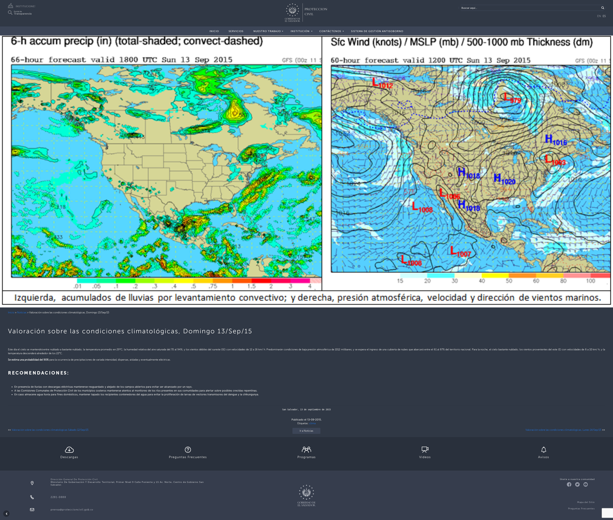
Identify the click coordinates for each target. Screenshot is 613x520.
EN (599, 16)
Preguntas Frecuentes (581, 508)
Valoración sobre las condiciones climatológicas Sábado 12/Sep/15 (50, 429)
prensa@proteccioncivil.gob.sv (72, 509)
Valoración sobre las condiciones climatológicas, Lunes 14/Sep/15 (563, 429)
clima (312, 423)
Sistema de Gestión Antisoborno (377, 31)
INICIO (214, 31)
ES (604, 16)
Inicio (11, 312)
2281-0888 (58, 497)
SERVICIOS (236, 31)
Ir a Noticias (306, 430)
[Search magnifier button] (602, 8)
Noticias (21, 312)
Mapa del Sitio (586, 502)
